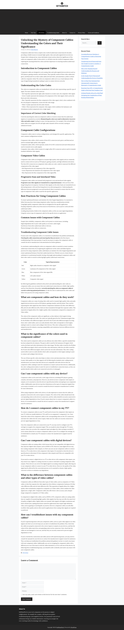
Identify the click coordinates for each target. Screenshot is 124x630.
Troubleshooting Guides (53, 32)
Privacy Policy (81, 32)
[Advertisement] (62, 20)
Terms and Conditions (93, 32)
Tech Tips (33, 32)
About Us (64, 32)
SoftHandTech (60, 627)
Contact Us (72, 32)
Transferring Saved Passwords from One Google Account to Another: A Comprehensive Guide (91, 64)
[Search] (100, 43)
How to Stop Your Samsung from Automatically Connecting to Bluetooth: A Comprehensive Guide (91, 83)
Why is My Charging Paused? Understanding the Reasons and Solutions (90, 71)
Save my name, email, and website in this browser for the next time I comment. (45, 594)
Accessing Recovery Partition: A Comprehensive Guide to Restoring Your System (91, 56)
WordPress (73, 627)
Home (26, 32)
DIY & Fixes (41, 32)
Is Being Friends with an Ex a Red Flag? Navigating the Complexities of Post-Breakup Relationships (92, 95)
